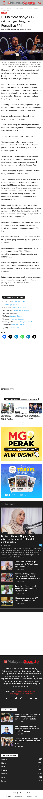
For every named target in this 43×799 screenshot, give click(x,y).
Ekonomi (4, 774)
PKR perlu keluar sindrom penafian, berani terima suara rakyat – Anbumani (27, 728)
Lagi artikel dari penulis (29, 399)
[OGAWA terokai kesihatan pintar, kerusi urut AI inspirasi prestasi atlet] (7, 741)
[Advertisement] (21, 364)
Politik (3, 767)
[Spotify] (16, 699)
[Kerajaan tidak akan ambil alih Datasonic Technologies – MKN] (21, 408)
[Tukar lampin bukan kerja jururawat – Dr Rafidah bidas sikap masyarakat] (7, 565)
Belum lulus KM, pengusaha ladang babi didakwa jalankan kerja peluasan (27, 588)
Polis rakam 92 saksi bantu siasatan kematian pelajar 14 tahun (35, 416)
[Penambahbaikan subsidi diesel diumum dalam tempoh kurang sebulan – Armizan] (7, 408)
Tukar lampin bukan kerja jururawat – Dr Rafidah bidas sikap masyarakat (26, 564)
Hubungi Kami (17, 792)
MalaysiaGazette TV (21, 310)
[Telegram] (21, 699)
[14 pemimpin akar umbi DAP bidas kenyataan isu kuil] (7, 601)
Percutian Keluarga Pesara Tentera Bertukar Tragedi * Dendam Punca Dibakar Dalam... (28, 576)
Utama (9, 8)
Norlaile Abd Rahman (12, 29)
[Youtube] (36, 699)
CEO (7, 389)
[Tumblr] (26, 699)
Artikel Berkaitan (12, 399)
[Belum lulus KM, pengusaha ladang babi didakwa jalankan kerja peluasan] (7, 589)
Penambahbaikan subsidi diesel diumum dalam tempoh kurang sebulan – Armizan (7, 416)
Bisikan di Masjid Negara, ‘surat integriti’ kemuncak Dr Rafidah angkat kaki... (18, 539)
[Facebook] (7, 699)
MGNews (4, 770)
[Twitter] (31, 699)
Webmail (27, 792)
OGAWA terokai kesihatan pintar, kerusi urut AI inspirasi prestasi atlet (28, 740)
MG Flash (22, 313)
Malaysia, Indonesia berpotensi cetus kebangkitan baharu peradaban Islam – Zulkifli (27, 716)
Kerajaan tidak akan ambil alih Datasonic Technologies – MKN (21, 415)
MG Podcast (14, 327)
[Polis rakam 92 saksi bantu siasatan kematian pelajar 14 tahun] (35, 408)
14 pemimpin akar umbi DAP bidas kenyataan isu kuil (26, 599)
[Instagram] (12, 699)
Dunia (3, 777)
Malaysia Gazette (18, 302)
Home (3, 8)
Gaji (11, 389)
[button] (39, 3)
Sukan (3, 781)
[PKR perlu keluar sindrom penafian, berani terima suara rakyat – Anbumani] (7, 729)
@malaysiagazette (12, 304)
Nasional (4, 533)
